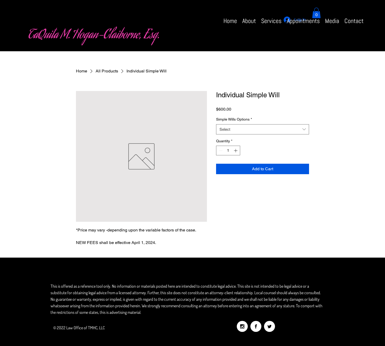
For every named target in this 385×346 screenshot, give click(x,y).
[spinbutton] (228, 150)
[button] (316, 13)
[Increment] (236, 150)
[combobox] (262, 129)
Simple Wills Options (234, 119)
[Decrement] (220, 150)
